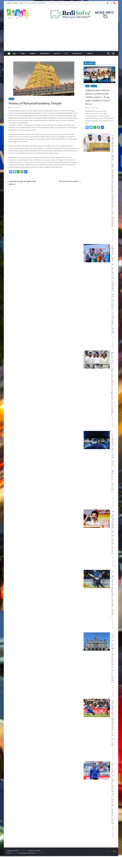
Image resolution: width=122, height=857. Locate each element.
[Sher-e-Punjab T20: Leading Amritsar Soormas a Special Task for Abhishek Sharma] (97, 800)
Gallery (57, 53)
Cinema (32, 53)
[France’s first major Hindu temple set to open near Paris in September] (97, 665)
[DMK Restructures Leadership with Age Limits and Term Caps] (97, 539)
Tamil (87, 86)
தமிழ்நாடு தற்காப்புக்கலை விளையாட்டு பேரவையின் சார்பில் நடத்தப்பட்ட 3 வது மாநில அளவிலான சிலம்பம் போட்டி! (97, 97)
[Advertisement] (61, 36)
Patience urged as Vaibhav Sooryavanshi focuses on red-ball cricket (113, 723)
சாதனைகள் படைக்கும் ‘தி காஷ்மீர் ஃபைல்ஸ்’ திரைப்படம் (23, 182)
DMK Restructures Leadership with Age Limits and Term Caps (113, 532)
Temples (11, 99)
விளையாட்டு (93, 86)
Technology (76, 53)
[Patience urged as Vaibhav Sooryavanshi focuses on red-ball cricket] (97, 729)
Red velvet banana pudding (68, 181)
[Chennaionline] (9, 53)
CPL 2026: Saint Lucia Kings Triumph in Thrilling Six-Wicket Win (113, 594)
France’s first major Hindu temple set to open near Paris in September (113, 658)
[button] (17, 53)
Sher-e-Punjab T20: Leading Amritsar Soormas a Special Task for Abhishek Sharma (113, 793)
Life (66, 53)
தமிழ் (14, 53)
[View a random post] (113, 53)
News (23, 53)
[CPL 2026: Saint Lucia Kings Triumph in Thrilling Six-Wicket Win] (97, 600)
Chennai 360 (44, 53)
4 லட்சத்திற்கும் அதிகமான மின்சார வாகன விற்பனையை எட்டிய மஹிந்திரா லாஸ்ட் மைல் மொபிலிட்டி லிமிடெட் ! (112, 463)
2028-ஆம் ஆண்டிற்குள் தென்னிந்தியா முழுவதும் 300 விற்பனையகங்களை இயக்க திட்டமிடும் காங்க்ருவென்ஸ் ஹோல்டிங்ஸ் (112, 384)
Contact (90, 53)
